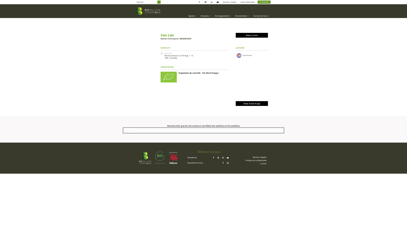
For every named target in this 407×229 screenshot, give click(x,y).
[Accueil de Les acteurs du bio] (149, 11)
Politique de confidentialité (255, 160)
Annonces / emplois (229, 2)
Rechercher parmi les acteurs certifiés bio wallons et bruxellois (203, 125)
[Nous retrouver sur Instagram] (205, 2)
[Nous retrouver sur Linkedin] (211, 2)
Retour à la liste (252, 35)
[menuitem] (192, 16)
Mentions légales (259, 157)
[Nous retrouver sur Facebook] (199, 2)
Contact (263, 163)
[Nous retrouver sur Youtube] (217, 2)
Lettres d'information (247, 2)
